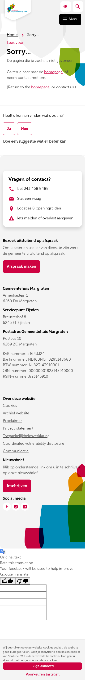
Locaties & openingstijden (39, 208)
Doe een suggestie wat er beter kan (34, 141)
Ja (9, 128)
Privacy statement (18, 428)
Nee (24, 128)
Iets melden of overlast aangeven (45, 218)
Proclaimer (12, 420)
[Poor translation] (22, 581)
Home (12, 34)
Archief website (16, 413)
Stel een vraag (29, 198)
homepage (53, 72)
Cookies (10, 405)
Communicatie (16, 451)
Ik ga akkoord (42, 666)
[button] (65, 6)
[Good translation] (7, 581)
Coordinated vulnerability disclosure (33, 443)
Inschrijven (19, 485)
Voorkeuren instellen (43, 674)
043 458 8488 (36, 188)
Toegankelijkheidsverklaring (26, 436)
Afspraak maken (21, 266)
